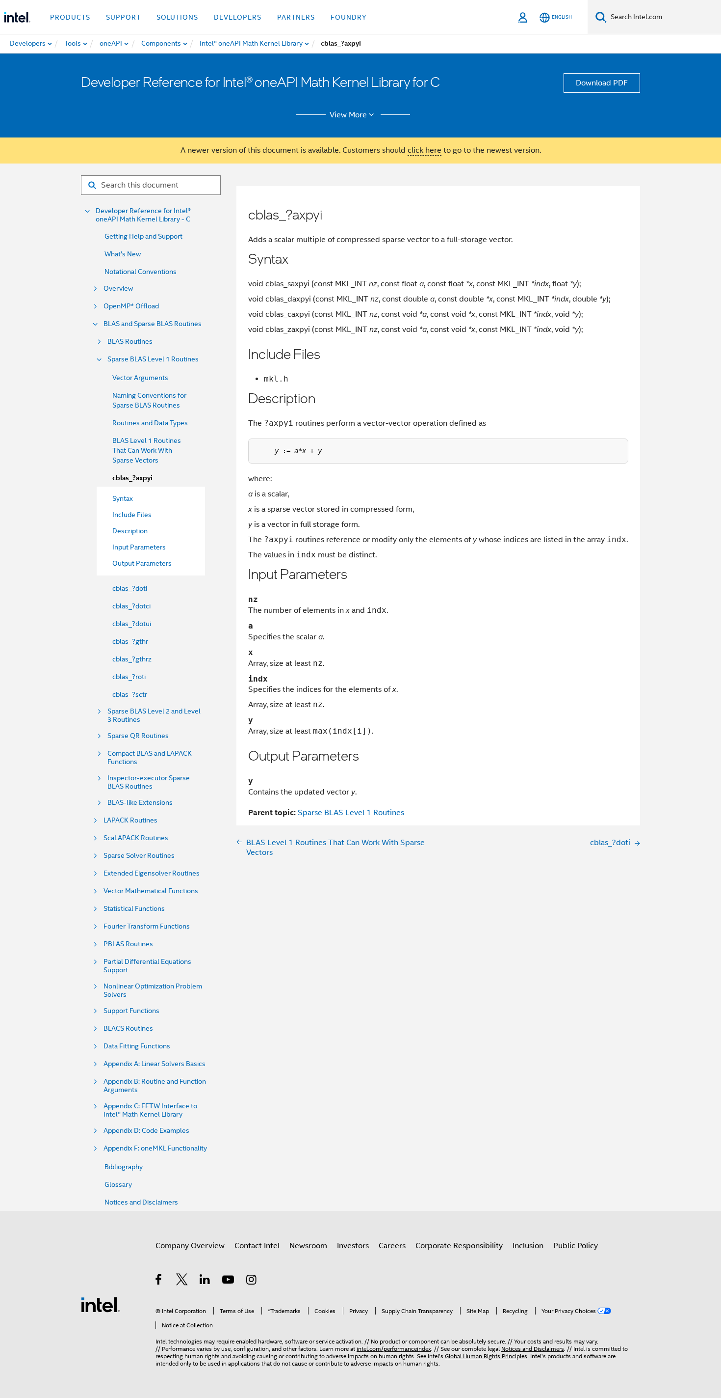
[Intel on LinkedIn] (205, 1281)
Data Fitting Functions (136, 1046)
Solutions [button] (177, 17)
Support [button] (123, 17)
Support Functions (131, 1011)
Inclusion (528, 1246)
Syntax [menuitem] (122, 498)
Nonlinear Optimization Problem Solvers (152, 990)
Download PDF (602, 83)
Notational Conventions (140, 271)
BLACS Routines (128, 1028)
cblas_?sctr (129, 694)
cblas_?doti (129, 588)
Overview (118, 288)
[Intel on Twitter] (182, 1281)
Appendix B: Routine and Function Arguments (154, 1085)
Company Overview (190, 1246)
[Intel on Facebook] (159, 1281)
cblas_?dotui (131, 623)
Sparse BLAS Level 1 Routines (153, 359)
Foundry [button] (349, 17)
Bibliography (123, 1166)
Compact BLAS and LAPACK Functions (149, 757)
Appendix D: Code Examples (146, 1130)
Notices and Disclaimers (141, 1202)
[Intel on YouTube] (228, 1281)
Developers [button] (237, 17)
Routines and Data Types (150, 422)
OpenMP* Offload (131, 306)
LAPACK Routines (130, 820)
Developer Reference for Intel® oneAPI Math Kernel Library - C (143, 215)
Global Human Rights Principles (486, 1356)
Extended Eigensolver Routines (151, 873)
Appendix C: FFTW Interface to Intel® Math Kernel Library (150, 1110)
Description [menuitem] (130, 530)
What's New (122, 253)
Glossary (118, 1184)
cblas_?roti (129, 676)
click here (424, 150)
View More (348, 115)
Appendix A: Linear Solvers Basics (154, 1064)
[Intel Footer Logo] (100, 1304)
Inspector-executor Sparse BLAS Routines (148, 782)
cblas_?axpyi (132, 478)
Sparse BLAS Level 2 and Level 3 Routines (154, 715)
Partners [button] (296, 17)
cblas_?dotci (131, 606)
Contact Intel (257, 1246)
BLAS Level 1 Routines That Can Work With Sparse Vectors (146, 450)
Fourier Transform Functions (146, 926)
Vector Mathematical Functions (150, 891)
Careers (392, 1246)
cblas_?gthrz (132, 659)
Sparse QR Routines (138, 736)
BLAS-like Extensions (140, 802)
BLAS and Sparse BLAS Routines (152, 324)
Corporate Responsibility (459, 1246)
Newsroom (308, 1246)
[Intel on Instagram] (251, 1281)
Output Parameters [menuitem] (142, 563)
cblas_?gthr (130, 641)
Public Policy (575, 1246)
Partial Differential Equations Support (147, 966)
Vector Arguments (140, 377)
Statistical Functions (134, 909)
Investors (353, 1246)
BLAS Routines (130, 341)
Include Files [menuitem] (132, 514)
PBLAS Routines (128, 944)
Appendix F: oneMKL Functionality (155, 1148)
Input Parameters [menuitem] (139, 547)
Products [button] (70, 17)
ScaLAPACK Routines (135, 838)
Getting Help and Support (143, 236)
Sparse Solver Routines (139, 855)
